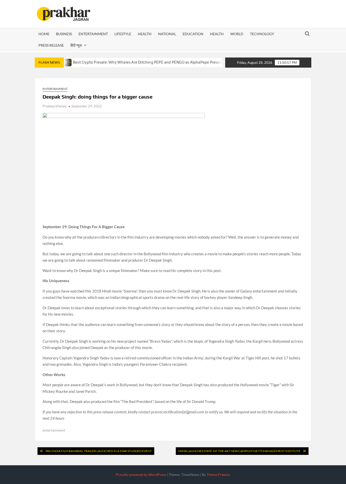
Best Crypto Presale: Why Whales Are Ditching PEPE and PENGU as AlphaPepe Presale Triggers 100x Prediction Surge (167, 62)
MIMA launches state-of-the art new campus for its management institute (239, 451)
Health (144, 34)
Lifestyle (122, 34)
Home (44, 34)
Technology (262, 34)
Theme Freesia (218, 474)
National (167, 34)
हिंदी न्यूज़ (76, 45)
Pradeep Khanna (55, 106)
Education (193, 34)
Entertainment (93, 34)
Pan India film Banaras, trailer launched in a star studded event (99, 451)
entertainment (54, 430)
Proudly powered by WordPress (141, 474)
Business (64, 34)
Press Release (51, 45)
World (236, 34)
